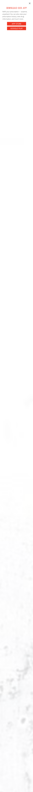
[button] (29, 3)
